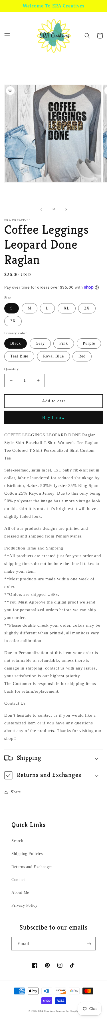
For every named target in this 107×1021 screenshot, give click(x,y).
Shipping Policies (27, 854)
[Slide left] (41, 209)
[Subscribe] (89, 943)
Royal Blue (53, 356)
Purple (89, 343)
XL (67, 308)
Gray (40, 343)
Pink (63, 343)
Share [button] (16, 792)
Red (82, 356)
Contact (18, 880)
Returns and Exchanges (32, 867)
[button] (7, 35)
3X (13, 321)
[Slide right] (66, 209)
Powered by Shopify (67, 1011)
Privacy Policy (24, 905)
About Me (20, 892)
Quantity (11, 369)
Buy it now (53, 417)
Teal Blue (19, 356)
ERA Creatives (46, 1011)
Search (17, 841)
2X (87, 308)
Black (15, 343)
